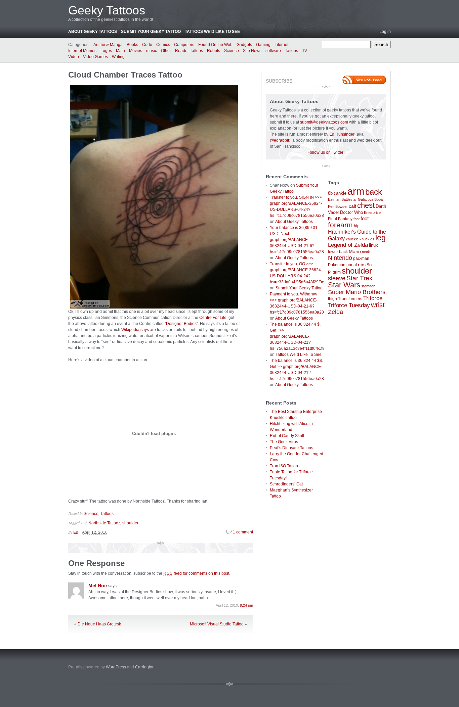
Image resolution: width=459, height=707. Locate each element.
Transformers (350, 298)
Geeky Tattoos (106, 10)
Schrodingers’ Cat (286, 484)
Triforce (372, 298)
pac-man (361, 258)
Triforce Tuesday (349, 305)
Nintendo (340, 257)
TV (304, 50)
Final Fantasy (340, 219)
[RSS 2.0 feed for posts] (364, 80)
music (151, 50)
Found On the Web (215, 44)
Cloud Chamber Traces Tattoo (125, 74)
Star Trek (359, 278)
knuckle (352, 239)
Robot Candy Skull (287, 435)
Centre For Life (212, 317)
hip (357, 226)
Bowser (341, 206)
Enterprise (372, 212)
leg (380, 238)
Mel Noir (97, 585)
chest (366, 205)
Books (132, 44)
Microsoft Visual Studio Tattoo (217, 624)
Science (231, 50)
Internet (281, 44)
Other (166, 50)
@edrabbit (279, 140)
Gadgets (244, 44)
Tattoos (291, 50)
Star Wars (344, 285)
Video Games (95, 56)
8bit (331, 193)
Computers (184, 44)
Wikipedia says (135, 329)
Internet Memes (82, 50)
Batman (334, 199)
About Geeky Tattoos (92, 31)
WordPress (116, 667)
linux (373, 245)
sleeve (336, 278)
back (373, 191)
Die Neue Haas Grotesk (99, 624)
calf (352, 206)
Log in (385, 31)
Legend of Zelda (348, 245)
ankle (341, 193)
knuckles (367, 239)
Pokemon (336, 265)
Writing (118, 56)
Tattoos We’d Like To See (212, 31)
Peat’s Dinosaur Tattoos (291, 447)
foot (365, 218)
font (356, 219)
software (273, 50)
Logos (106, 50)
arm (355, 191)
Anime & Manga (108, 44)
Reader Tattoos (189, 50)
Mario (355, 251)
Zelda (335, 312)
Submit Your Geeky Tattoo (151, 31)
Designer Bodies (181, 323)
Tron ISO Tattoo (284, 466)
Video (73, 56)
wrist (378, 305)
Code (147, 44)
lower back (338, 251)
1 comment (243, 532)
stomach (368, 286)
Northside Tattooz (104, 523)
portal (351, 265)
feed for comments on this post (196, 573)
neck (366, 252)
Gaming (263, 44)
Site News (252, 50)
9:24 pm (246, 605)
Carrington (145, 667)
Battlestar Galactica (357, 199)
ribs (362, 264)
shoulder (130, 523)
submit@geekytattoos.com (324, 122)
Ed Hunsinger (341, 134)
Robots (213, 50)
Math (120, 50)
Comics (163, 44)
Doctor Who (351, 212)
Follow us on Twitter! (325, 152)
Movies (135, 50)
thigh (332, 298)
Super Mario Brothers (356, 292)
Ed (75, 532)
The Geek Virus (284, 441)
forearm (340, 225)
